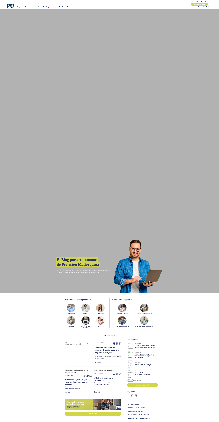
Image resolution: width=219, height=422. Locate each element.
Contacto (65, 7)
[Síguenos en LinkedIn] (132, 395)
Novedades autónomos (135, 411)
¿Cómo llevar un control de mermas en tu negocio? (143, 365)
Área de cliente (196, 7)
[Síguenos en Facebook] (128, 395)
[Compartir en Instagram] (120, 343)
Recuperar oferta (199, 4)
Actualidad (40, 7)
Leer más (98, 362)
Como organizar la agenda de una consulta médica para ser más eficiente (144, 355)
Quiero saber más (93, 414)
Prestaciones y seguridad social (138, 414)
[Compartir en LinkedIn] (117, 343)
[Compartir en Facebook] (114, 343)
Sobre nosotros (30, 7)
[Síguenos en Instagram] (136, 395)
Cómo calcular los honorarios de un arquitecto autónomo (145, 373)
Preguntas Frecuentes (53, 7)
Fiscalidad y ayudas (134, 404)
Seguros (20, 7)
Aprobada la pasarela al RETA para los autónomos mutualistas (144, 346)
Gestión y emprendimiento (136, 408)
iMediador (206, 7)
